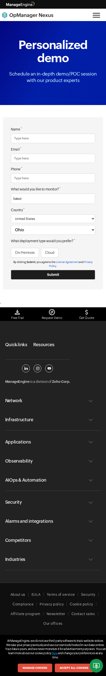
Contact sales (83, 614)
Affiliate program (25, 614)
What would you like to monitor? (35, 189)
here (55, 653)
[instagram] (37, 368)
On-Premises (25, 253)
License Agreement (67, 261)
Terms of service (61, 594)
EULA (36, 594)
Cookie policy (81, 604)
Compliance (23, 604)
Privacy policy (52, 604)
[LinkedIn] (26, 368)
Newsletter (56, 614)
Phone (16, 169)
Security (88, 594)
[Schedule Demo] (96, 666)
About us (17, 594)
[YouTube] (49, 368)
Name (16, 129)
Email (16, 149)
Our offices (53, 623)
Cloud (49, 253)
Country (17, 210)
